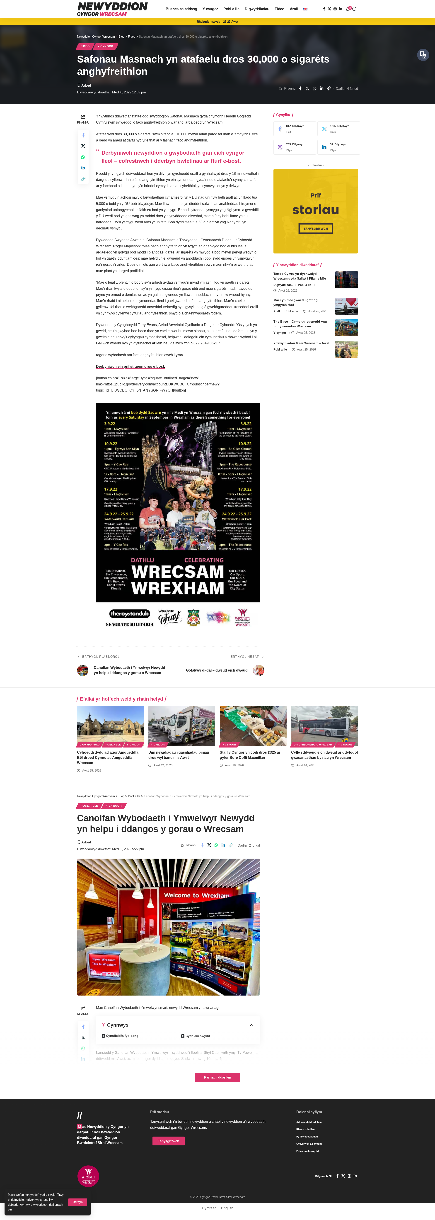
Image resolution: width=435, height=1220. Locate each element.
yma (179, 355)
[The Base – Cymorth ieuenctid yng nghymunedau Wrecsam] (346, 327)
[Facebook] (324, 9)
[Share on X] (307, 88)
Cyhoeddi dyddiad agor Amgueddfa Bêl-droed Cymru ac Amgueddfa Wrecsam (107, 757)
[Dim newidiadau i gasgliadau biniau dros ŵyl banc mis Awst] (181, 726)
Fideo (85, 46)
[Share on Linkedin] (321, 88)
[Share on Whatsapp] (314, 88)
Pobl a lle (304, 285)
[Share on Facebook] (300, 88)
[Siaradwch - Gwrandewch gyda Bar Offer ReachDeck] (423, 55)
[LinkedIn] (340, 9)
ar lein (157, 343)
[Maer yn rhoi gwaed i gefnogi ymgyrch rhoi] (346, 306)
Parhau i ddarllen (217, 1077)
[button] (77, 1202)
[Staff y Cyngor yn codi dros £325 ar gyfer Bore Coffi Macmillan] (253, 726)
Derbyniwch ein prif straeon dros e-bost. (130, 366)
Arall (276, 311)
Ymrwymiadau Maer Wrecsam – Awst (301, 343)
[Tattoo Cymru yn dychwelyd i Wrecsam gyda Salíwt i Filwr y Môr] (346, 279)
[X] (329, 9)
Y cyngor (106, 46)
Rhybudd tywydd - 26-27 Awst (217, 21)
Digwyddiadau (283, 285)
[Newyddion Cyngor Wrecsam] (112, 9)
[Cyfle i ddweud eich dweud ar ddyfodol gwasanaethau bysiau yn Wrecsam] (324, 726)
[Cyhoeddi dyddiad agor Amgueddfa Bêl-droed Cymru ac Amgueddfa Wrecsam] (110, 726)
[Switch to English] (305, 9)
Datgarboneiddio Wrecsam (313, 744)
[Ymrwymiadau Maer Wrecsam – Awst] (346, 349)
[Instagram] (335, 9)
